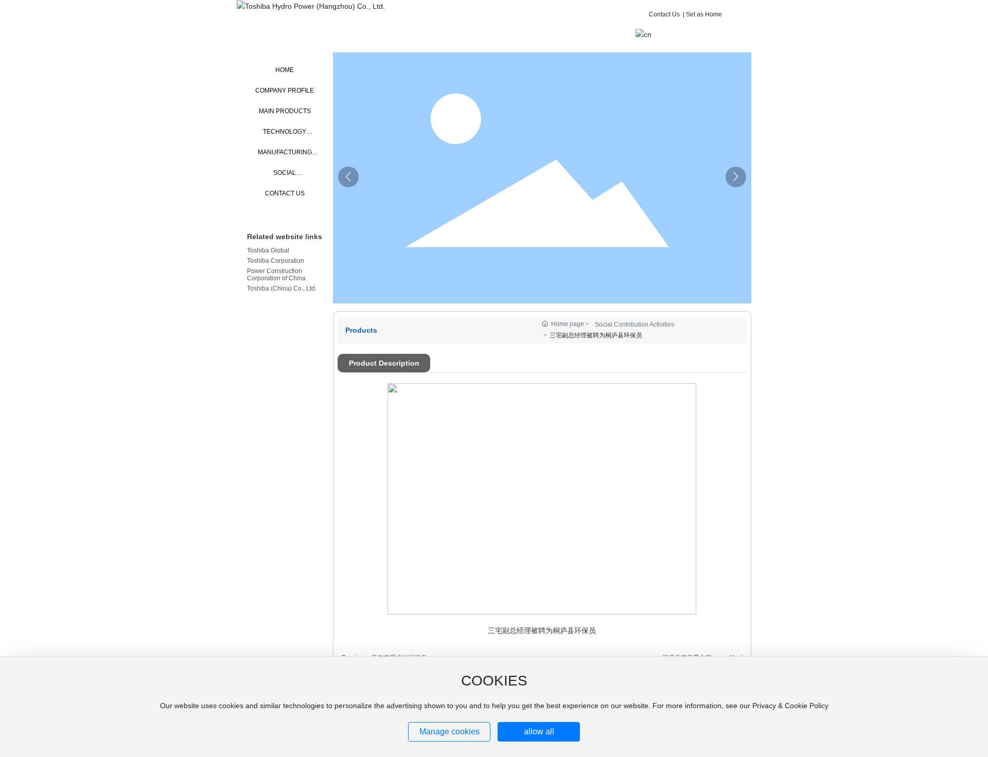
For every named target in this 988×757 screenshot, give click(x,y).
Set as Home (704, 14)
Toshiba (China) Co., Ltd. (281, 288)
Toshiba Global (268, 250)
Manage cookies (449, 731)
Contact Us (664, 14)
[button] (736, 177)
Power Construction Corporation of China (276, 274)
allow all (539, 731)
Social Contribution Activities (634, 324)
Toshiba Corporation (275, 260)
